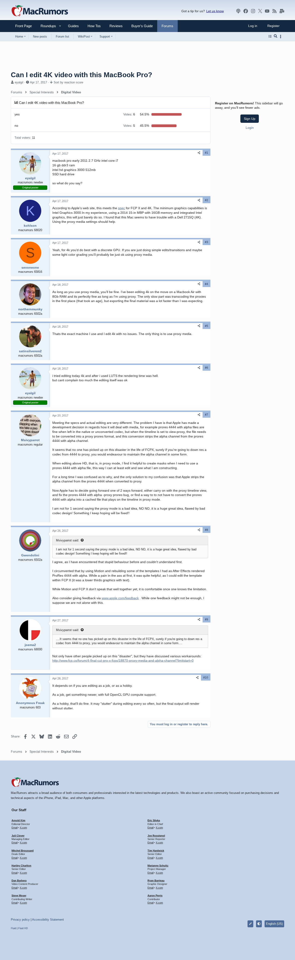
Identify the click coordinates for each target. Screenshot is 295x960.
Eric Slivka (154, 820)
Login (250, 127)
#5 (206, 326)
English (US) (274, 923)
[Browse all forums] (270, 36)
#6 (206, 367)
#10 (205, 677)
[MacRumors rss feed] (274, 11)
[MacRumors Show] (238, 11)
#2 (206, 200)
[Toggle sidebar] (281, 36)
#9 (206, 619)
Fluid (13, 928)
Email (15, 827)
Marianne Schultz (158, 865)
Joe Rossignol (156, 835)
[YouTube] (267, 11)
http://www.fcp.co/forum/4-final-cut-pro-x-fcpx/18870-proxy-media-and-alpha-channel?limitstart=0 (123, 660)
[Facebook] (245, 11)
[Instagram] (253, 11)
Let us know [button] (215, 11)
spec (121, 208)
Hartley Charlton (21, 865)
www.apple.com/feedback (120, 598)
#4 (206, 284)
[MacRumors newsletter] (282, 11)
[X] (260, 11)
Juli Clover (18, 835)
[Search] (275, 36)
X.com (23, 827)
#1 (206, 152)
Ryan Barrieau (156, 880)
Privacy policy (20, 919)
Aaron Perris (155, 895)
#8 (206, 529)
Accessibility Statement (48, 919)
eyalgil (19, 82)
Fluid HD (23, 928)
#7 (206, 414)
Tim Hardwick (156, 850)
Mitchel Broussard (23, 850)
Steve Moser (19, 895)
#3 (206, 242)
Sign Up (249, 118)
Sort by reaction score (68, 82)
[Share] (199, 153)
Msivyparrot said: (67, 540)
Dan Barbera (19, 880)
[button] (46, 26)
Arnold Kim (18, 820)
